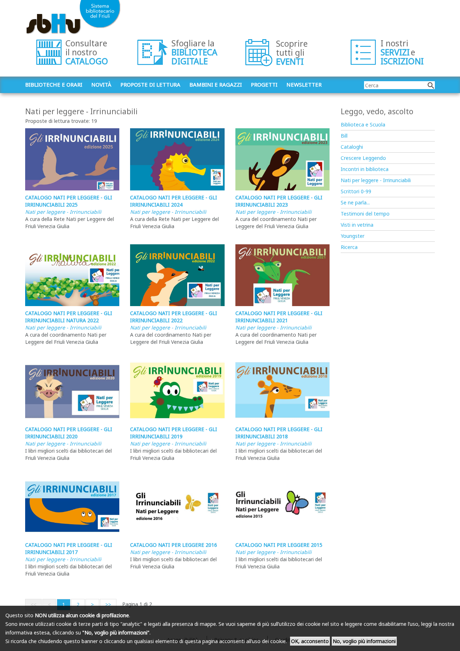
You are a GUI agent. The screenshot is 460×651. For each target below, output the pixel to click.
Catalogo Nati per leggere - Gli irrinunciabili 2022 (173, 317)
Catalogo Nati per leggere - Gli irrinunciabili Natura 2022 (68, 317)
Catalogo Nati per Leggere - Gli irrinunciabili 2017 (68, 548)
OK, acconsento (310, 641)
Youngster (352, 235)
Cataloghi (352, 146)
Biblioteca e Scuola (363, 124)
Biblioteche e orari (53, 84)
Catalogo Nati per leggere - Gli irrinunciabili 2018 (278, 433)
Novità (101, 84)
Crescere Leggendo (363, 157)
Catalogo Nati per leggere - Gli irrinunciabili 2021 (278, 317)
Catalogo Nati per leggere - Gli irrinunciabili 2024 (173, 201)
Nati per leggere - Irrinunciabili (63, 211)
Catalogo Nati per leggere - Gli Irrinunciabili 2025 (68, 201)
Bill (344, 135)
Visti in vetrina (357, 224)
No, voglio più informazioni (364, 641)
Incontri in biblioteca (364, 169)
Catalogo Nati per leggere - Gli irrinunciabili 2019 (173, 433)
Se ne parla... (355, 202)
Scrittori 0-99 (356, 191)
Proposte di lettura (150, 84)
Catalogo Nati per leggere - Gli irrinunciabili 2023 (278, 201)
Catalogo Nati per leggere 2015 (278, 544)
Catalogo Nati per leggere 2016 (173, 544)
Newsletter (304, 84)
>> (108, 604)
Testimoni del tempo (365, 213)
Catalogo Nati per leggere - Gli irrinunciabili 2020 (68, 433)
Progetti (264, 84)
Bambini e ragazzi (215, 84)
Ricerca (349, 247)
